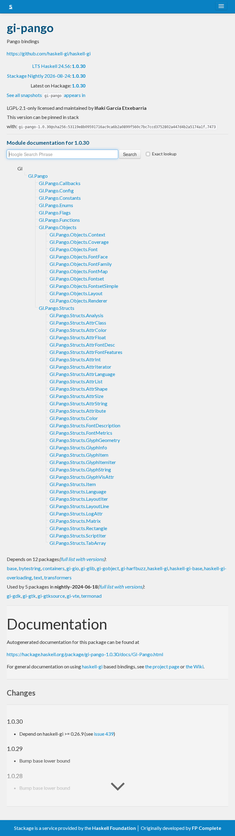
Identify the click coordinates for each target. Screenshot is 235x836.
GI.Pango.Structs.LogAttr (76, 513)
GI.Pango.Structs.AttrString (78, 403)
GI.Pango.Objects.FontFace (79, 256)
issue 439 (104, 734)
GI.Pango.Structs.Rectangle (78, 528)
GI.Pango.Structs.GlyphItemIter (83, 462)
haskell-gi (157, 568)
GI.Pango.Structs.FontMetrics (81, 433)
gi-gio (72, 568)
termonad (91, 596)
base (12, 568)
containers (54, 568)
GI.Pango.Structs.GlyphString (80, 469)
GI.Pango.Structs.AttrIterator (80, 367)
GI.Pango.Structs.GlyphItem (79, 455)
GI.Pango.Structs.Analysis (76, 315)
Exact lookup (164, 153)
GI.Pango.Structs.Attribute (78, 411)
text (38, 577)
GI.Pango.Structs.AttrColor (78, 330)
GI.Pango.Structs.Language (78, 491)
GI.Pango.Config (56, 190)
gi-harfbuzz (133, 568)
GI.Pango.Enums (56, 205)
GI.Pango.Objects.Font (74, 249)
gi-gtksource (51, 596)
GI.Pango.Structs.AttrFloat (78, 337)
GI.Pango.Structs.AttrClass (78, 322)
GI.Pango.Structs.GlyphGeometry (85, 440)
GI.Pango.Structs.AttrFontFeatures (86, 352)
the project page (162, 666)
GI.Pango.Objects (57, 227)
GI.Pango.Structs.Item (73, 484)
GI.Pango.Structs (56, 308)
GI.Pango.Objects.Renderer (78, 300)
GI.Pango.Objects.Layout (76, 293)
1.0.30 (78, 66)
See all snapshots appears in (46, 95)
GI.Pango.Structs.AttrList (76, 381)
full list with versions (82, 559)
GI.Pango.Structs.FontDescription (85, 425)
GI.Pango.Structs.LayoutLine (79, 506)
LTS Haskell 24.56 (51, 66)
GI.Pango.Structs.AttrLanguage (82, 374)
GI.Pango (38, 176)
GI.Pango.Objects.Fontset (77, 278)
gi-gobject (108, 568)
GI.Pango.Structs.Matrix (75, 521)
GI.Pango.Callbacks (59, 183)
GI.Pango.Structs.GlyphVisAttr (82, 477)
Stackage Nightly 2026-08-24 (38, 76)
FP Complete (206, 828)
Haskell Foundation (114, 828)
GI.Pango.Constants (60, 198)
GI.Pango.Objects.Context (77, 234)
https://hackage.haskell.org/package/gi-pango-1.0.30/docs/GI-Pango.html (85, 654)
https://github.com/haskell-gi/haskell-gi (49, 53)
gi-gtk (29, 596)
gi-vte (73, 596)
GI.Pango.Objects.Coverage (79, 242)
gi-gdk (14, 596)
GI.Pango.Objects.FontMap (79, 271)
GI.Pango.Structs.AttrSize (76, 396)
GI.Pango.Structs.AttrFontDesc (82, 344)
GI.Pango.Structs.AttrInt (75, 359)
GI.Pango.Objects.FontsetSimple (84, 286)
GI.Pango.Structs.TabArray (78, 543)
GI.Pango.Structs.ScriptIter (78, 535)
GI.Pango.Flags (55, 212)
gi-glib (88, 568)
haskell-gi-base (186, 568)
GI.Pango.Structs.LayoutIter (79, 499)
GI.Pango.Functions (59, 220)
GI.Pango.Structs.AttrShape (78, 389)
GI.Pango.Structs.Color (74, 418)
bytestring (30, 568)
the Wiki (194, 666)
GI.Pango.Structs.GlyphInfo (78, 447)
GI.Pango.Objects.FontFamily (81, 264)
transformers (58, 577)
